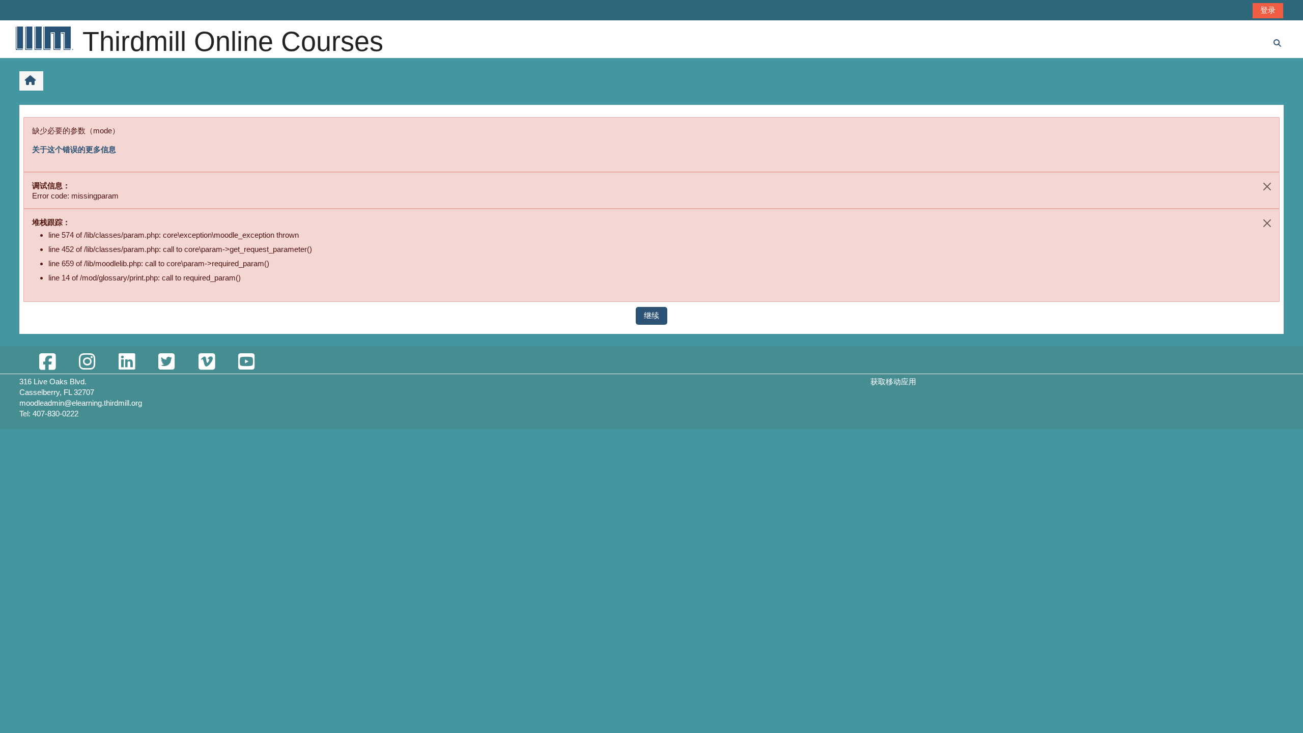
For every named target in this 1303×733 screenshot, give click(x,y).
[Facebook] (47, 362)
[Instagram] (87, 362)
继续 (651, 315)
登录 (1268, 10)
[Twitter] (166, 362)
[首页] (43, 38)
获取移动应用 (893, 381)
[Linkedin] (127, 362)
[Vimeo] (206, 362)
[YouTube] (246, 362)
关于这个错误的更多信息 (74, 149)
